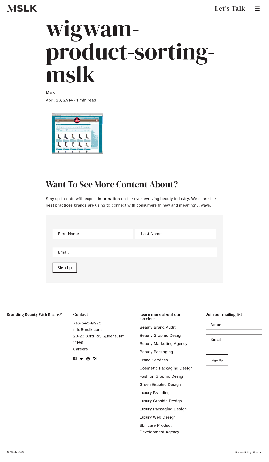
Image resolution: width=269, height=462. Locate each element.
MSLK (22, 8)
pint (88, 358)
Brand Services (154, 360)
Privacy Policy (243, 452)
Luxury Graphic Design (161, 400)
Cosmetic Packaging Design (166, 368)
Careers (80, 349)
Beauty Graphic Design (161, 335)
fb (75, 358)
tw (81, 358)
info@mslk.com (87, 329)
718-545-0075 (87, 323)
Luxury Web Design (157, 417)
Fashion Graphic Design (162, 376)
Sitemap (257, 452)
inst (94, 358)
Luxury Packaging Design (163, 409)
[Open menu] (257, 8)
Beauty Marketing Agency (163, 343)
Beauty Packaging (156, 351)
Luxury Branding (155, 392)
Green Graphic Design (160, 384)
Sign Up (65, 268)
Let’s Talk (230, 8)
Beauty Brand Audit (158, 327)
